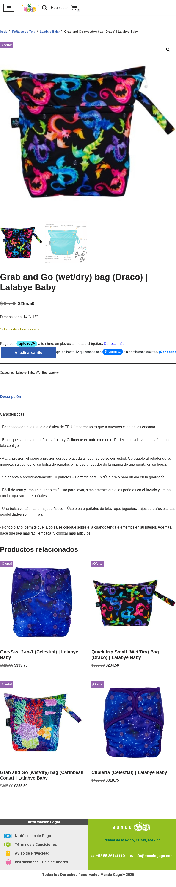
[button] (168, 50)
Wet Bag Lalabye (47, 372)
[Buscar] (44, 7)
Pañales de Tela (23, 31)
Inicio (4, 31)
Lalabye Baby (50, 31)
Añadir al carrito (28, 353)
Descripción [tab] (10, 397)
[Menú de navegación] (8, 8)
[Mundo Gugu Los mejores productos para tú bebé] (30, 7)
